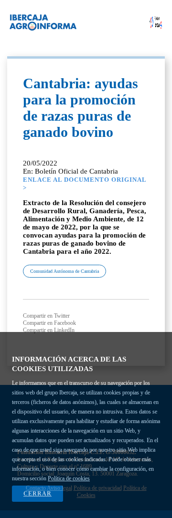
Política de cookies (69, 478)
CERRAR (37, 493)
